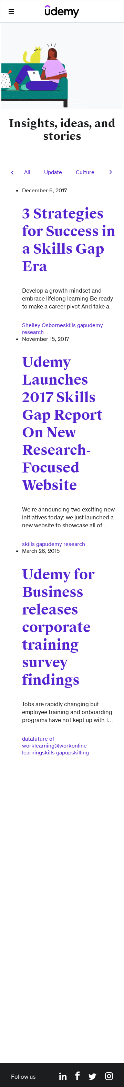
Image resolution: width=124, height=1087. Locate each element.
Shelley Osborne (42, 325)
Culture (85, 172)
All (27, 172)
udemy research (65, 543)
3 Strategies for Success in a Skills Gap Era (68, 240)
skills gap (74, 325)
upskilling (77, 752)
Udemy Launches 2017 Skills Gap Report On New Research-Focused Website (62, 424)
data (27, 738)
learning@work (53, 745)
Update (53, 172)
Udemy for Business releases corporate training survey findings (58, 627)
